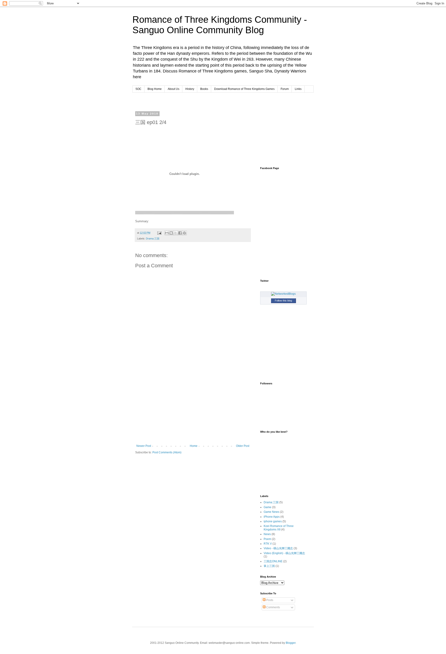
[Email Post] (159, 232)
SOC (138, 89)
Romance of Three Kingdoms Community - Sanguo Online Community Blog (219, 24)
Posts (269, 600)
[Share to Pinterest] (184, 233)
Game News (271, 511)
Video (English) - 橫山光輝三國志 (284, 553)
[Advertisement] (193, 101)
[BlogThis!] (171, 233)
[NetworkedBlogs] (283, 293)
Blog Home (155, 89)
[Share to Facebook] (180, 233)
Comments (273, 607)
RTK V (268, 543)
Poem (267, 539)
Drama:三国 (152, 238)
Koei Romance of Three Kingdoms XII (279, 527)
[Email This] (166, 233)
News (267, 534)
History (189, 89)
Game (267, 507)
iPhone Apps (272, 516)
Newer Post (143, 446)
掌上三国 (269, 566)
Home (193, 446)
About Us (173, 89)
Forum (285, 89)
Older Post (242, 446)
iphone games (273, 521)
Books (204, 89)
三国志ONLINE (273, 561)
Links (298, 89)
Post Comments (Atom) (166, 452)
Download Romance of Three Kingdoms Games (244, 89)
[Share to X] (175, 233)
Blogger (290, 642)
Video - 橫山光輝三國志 (278, 548)
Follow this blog (283, 300)
